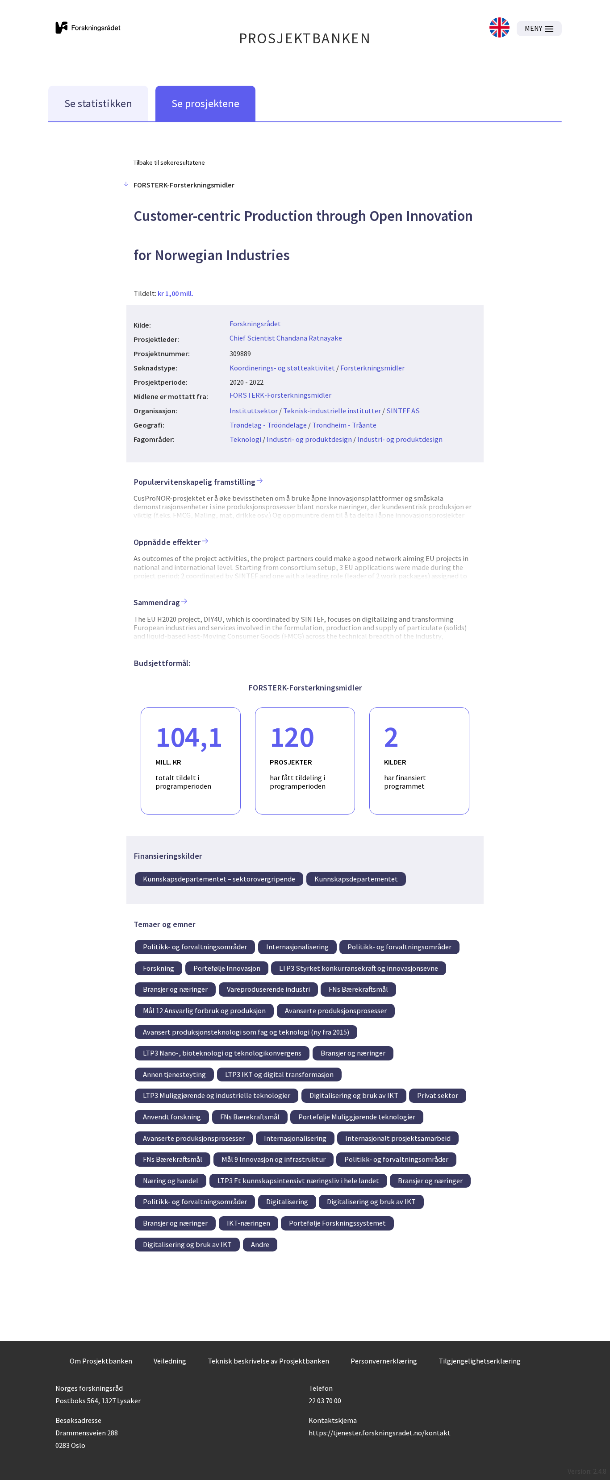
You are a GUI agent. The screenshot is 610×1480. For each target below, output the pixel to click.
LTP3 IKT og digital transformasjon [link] (279, 1074)
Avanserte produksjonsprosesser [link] (336, 1010)
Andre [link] (260, 1244)
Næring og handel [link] (170, 1180)
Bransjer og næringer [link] (175, 989)
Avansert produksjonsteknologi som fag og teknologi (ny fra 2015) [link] (246, 1031)
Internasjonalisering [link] (297, 946)
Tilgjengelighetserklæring (480, 1360)
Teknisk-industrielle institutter (332, 410)
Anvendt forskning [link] (172, 1116)
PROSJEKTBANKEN (305, 38)
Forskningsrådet (255, 323)
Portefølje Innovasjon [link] (226, 968)
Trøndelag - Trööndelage (268, 424)
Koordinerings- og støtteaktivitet (282, 367)
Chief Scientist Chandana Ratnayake (286, 337)
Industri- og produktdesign (309, 439)
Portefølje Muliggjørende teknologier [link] (356, 1116)
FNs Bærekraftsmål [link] (358, 989)
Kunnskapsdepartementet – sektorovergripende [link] (219, 878)
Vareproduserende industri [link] (268, 989)
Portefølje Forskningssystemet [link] (337, 1222)
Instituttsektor (254, 410)
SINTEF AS (403, 410)
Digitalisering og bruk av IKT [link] (353, 1095)
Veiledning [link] (170, 1360)
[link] (499, 28)
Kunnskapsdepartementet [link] (356, 878)
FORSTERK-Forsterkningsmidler (280, 395)
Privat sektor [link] (437, 1095)
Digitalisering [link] (287, 1201)
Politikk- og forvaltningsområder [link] (195, 946)
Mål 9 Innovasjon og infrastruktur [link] (273, 1159)
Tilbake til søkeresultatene (169, 162)
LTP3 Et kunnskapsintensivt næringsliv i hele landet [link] (298, 1180)
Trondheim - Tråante (344, 424)
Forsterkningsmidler (372, 367)
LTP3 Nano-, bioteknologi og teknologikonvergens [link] (222, 1052)
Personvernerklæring (384, 1360)
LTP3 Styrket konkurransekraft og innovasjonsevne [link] (358, 968)
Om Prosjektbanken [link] (101, 1360)
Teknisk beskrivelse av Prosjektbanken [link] (268, 1360)
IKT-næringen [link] (248, 1222)
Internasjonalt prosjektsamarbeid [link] (398, 1138)
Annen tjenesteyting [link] (174, 1074)
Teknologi (245, 439)
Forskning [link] (158, 968)
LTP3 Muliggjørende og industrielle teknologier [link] (216, 1095)
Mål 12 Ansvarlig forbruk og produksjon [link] (204, 1010)
